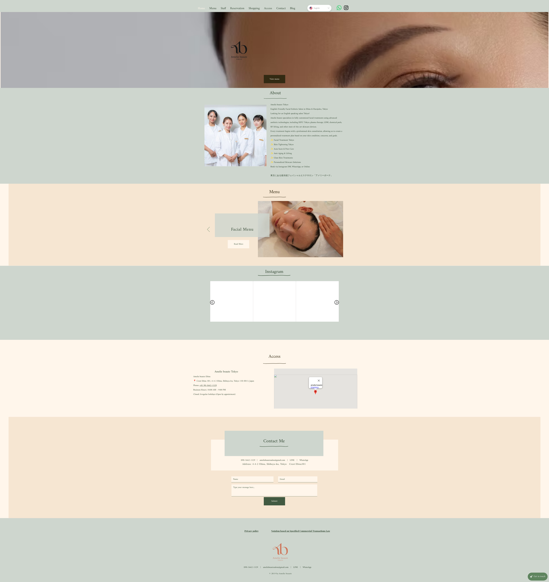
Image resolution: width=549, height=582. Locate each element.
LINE (295, 567)
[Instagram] (346, 8)
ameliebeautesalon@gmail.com (272, 460)
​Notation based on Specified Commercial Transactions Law (300, 531)
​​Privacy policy (251, 531)
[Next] (340, 229)
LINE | (295, 460)
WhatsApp (304, 460)
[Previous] (208, 229)
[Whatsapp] (339, 8)
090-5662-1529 (248, 460)
